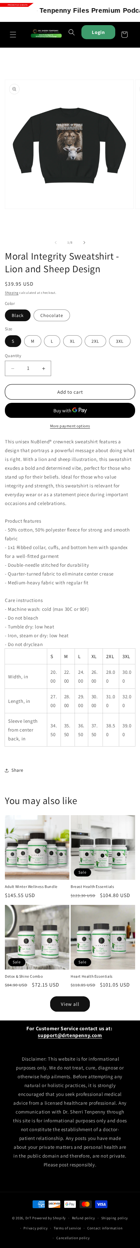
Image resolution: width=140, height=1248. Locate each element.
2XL (95, 341)
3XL (120, 341)
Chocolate (51, 315)
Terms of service (67, 1228)
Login (98, 32)
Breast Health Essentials (92, 886)
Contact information (104, 1228)
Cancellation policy (73, 1238)
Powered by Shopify (49, 1218)
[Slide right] (84, 242)
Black (18, 315)
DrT (28, 1218)
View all (70, 1004)
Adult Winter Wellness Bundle (31, 886)
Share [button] (17, 770)
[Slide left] (56, 242)
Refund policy (83, 1218)
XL (72, 341)
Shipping (12, 293)
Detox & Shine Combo (24, 976)
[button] (13, 34)
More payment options (70, 425)
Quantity (13, 355)
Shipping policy (114, 1218)
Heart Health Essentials (92, 976)
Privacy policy (35, 1228)
